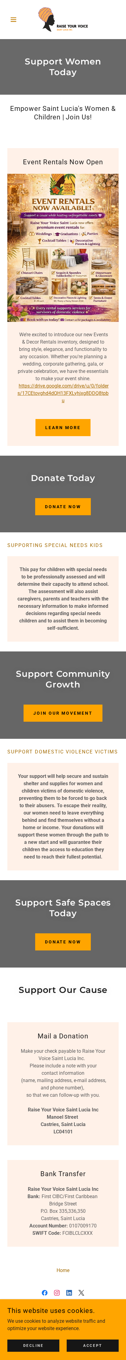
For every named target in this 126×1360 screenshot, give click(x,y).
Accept (92, 1345)
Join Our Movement (63, 713)
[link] (63, 19)
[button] (15, 19)
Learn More (63, 427)
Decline (33, 1345)
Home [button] (63, 1270)
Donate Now (63, 506)
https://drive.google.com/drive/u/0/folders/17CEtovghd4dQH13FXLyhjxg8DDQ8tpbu (63, 393)
